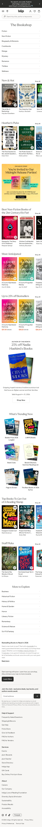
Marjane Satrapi (7, 246)
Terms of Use (20, 823)
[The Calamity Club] (27, 95)
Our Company (7, 789)
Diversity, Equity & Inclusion (12, 797)
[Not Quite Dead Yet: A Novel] (26, 558)
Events (4, 751)
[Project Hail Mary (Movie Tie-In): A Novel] (26, 517)
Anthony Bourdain (25, 246)
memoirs (6, 653)
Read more (5, 661)
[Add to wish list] (15, 105)
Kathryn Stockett (24, 111)
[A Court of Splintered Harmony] (9, 269)
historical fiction (29, 651)
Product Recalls (7, 804)
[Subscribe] (37, 696)
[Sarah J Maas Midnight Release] (21, 183)
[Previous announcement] (2, 4)
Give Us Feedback (8, 733)
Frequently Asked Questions (12, 717)
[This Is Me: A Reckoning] (9, 95)
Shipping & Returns (9, 721)
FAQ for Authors (7, 737)
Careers (5, 785)
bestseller (30, 646)
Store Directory (7, 763)
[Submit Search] (5, 16)
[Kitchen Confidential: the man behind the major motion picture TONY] (27, 228)
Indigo (9, 820)
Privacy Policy (29, 820)
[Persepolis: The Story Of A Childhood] (10, 228)
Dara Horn (5, 156)
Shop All (37, 81)
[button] (3, 11)
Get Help (5, 725)
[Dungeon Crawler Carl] (10, 517)
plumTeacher (6, 759)
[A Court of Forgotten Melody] (26, 269)
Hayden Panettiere (8, 113)
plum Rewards (7, 755)
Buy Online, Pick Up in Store (12, 774)
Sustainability (7, 800)
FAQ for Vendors (8, 740)
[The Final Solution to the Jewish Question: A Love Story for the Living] (9, 138)
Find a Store (6, 729)
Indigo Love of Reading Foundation (14, 793)
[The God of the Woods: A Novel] (9, 558)
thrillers (20, 651)
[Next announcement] (39, 4)
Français (17, 815)
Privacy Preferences (8, 823)
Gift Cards (5, 770)
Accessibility (6, 808)
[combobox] (22, 16)
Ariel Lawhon (23, 156)
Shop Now (21, 400)
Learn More (7, 679)
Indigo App (6, 767)
